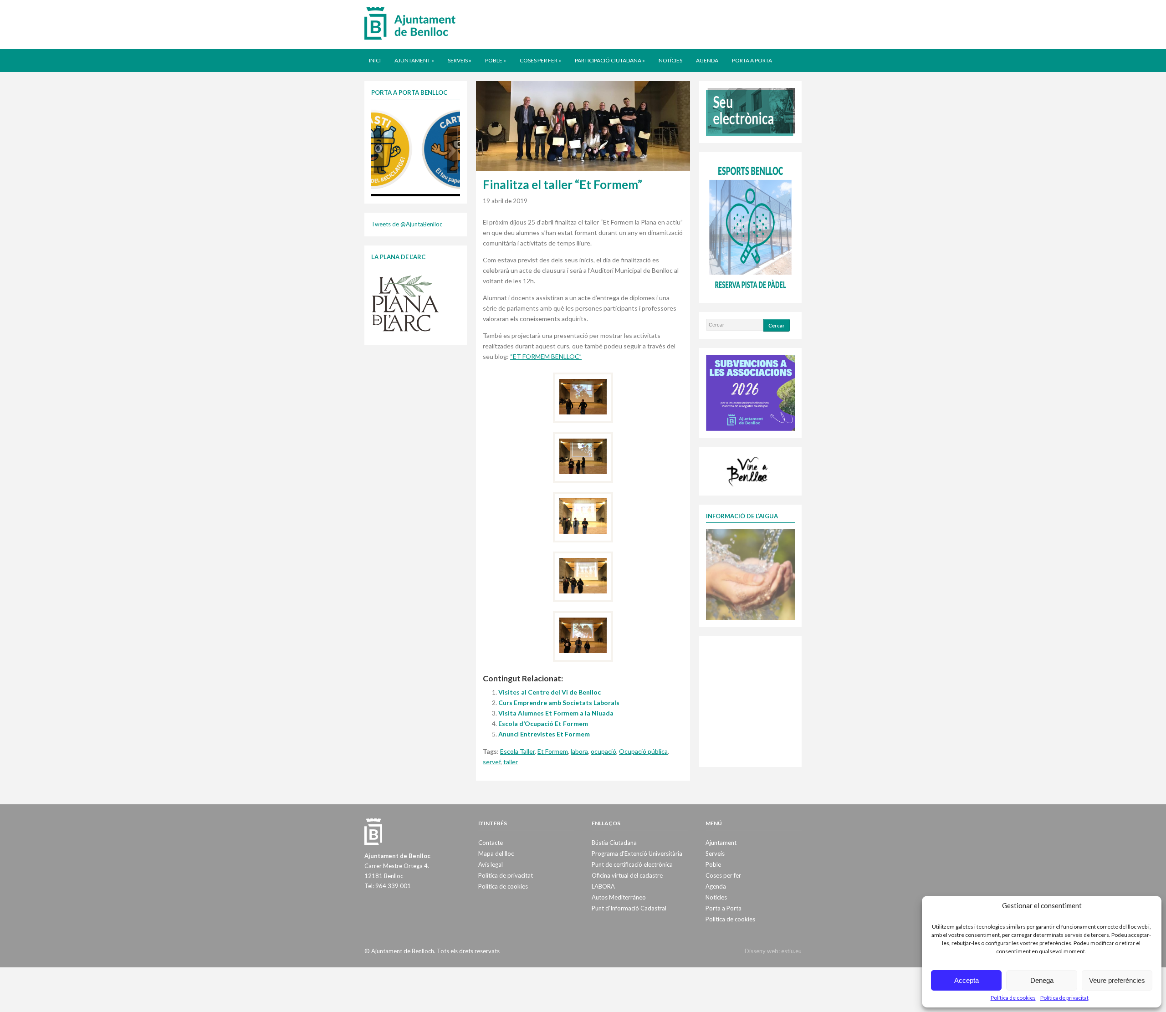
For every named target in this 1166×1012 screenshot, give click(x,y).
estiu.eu (791, 951)
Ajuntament (414, 60)
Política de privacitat (1064, 997)
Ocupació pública (643, 751)
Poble (495, 60)
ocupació (603, 751)
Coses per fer (540, 60)
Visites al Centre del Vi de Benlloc (549, 692)
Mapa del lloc (496, 853)
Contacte (490, 842)
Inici (375, 60)
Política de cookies (1013, 997)
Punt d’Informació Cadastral (629, 908)
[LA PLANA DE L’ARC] (405, 303)
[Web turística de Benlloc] (749, 470)
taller (510, 762)
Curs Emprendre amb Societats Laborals (558, 702)
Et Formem (552, 751)
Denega (1041, 980)
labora (579, 751)
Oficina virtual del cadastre (627, 875)
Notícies (670, 60)
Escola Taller (517, 751)
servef (492, 762)
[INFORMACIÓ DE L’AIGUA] (750, 573)
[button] (378, 151)
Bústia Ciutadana (614, 842)
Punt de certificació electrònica (632, 864)
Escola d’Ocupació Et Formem (543, 723)
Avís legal (490, 864)
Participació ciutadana (610, 60)
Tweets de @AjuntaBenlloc (406, 224)
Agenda (707, 60)
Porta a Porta (752, 60)
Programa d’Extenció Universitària (637, 853)
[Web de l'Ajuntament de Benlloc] (409, 23)
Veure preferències (1117, 980)
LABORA (603, 886)
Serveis (459, 60)
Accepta (966, 980)
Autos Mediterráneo (619, 897)
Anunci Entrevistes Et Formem (544, 734)
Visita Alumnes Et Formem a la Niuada (556, 713)
